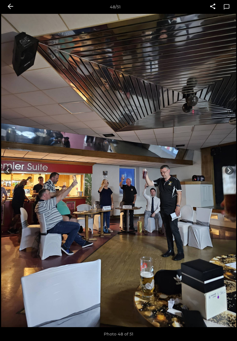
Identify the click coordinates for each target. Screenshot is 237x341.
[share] (212, 7)
